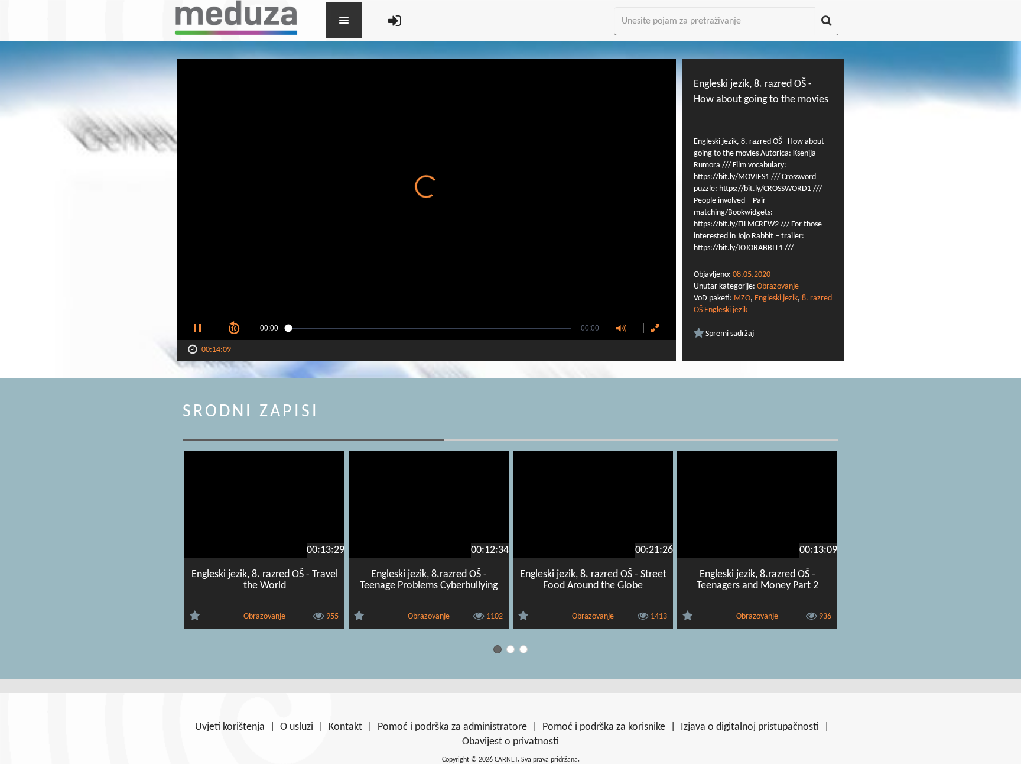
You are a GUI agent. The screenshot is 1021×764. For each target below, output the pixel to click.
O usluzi (296, 727)
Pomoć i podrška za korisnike (603, 727)
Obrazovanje (778, 286)
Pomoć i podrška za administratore (452, 727)
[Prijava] (394, 22)
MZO (742, 298)
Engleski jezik (776, 298)
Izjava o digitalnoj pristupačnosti (750, 727)
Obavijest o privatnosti (510, 742)
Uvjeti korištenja (230, 727)
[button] (197, 328)
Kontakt (345, 727)
